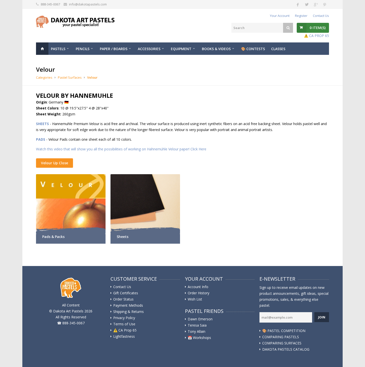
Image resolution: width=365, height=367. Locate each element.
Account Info (198, 287)
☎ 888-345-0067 (71, 323)
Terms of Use (124, 324)
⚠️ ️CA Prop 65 (125, 330)
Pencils (82, 48)
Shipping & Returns (128, 311)
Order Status (123, 299)
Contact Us (321, 15)
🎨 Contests (253, 48)
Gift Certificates (125, 293)
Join (321, 317)
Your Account (280, 15)
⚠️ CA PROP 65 (316, 35)
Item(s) (318, 27)
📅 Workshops (199, 337)
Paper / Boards (113, 48)
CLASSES (278, 48)
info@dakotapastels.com (88, 4)
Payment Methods (128, 305)
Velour (92, 77)
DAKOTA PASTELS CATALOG (285, 349)
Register (301, 15)
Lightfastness (124, 336)
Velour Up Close (54, 163)
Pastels (58, 48)
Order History (198, 293)
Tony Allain (196, 331)
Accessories (149, 48)
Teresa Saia (197, 325)
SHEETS (42, 123)
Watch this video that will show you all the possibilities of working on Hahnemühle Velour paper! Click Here (121, 149)
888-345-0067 (50, 4)
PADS (40, 139)
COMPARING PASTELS (280, 337)
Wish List (195, 299)
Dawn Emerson (200, 319)
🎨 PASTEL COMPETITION (283, 331)
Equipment (181, 48)
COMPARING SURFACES (281, 343)
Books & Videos (216, 48)
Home (42, 48)
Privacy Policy (124, 318)
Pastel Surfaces (70, 77)
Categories (44, 77)
